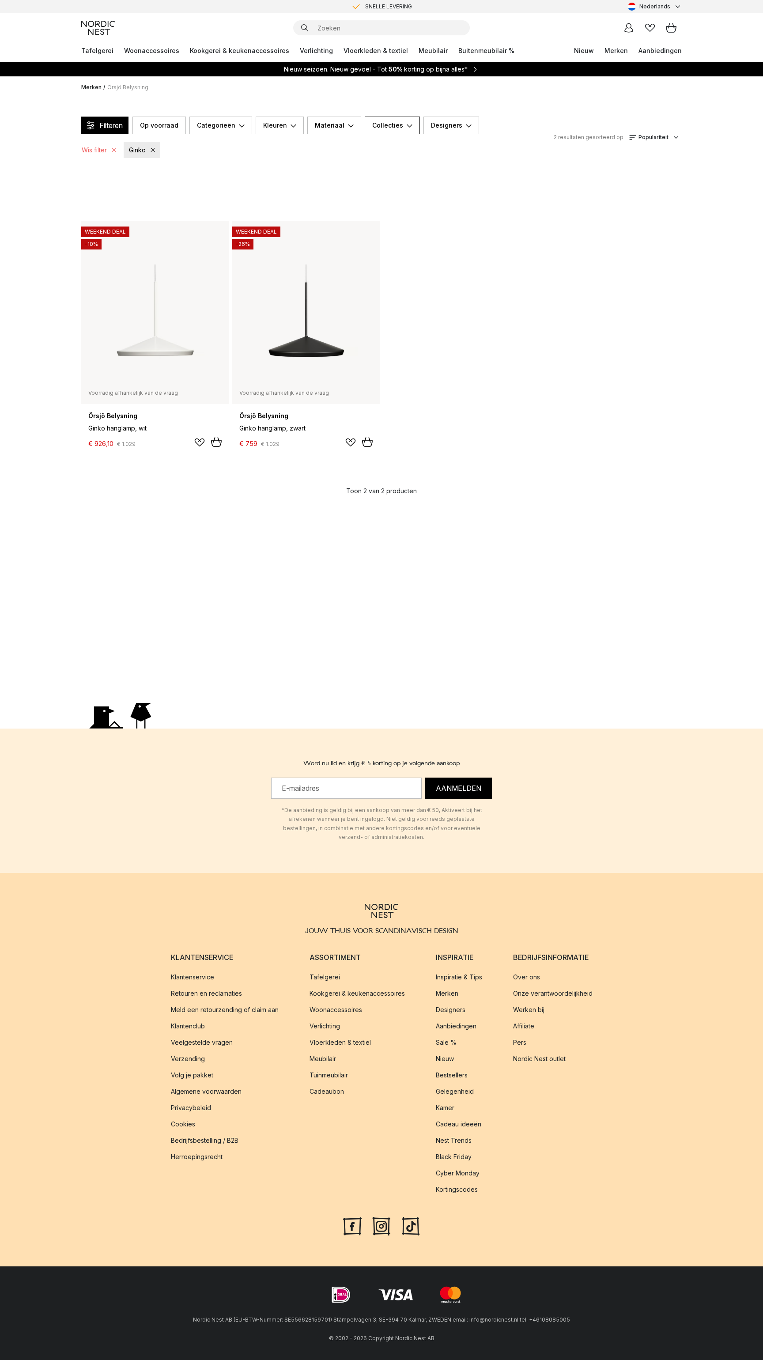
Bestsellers (452, 1075)
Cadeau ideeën (458, 1124)
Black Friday (454, 1156)
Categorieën (216, 125)
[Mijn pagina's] (628, 27)
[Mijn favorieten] (650, 27)
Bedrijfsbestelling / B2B (204, 1140)
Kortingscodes (457, 1189)
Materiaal (329, 125)
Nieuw (584, 50)
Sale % (446, 1042)
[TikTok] (410, 1225)
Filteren (111, 125)
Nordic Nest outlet (539, 1058)
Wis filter (94, 150)
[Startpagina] (98, 28)
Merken (616, 50)
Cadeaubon (327, 1091)
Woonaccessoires (151, 50)
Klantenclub (188, 1026)
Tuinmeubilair (329, 1075)
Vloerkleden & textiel (376, 50)
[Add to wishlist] (200, 442)
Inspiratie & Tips (459, 977)
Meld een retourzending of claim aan (225, 1009)
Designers (446, 125)
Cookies (183, 1124)
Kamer (445, 1107)
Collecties (387, 125)
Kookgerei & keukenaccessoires (239, 50)
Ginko (137, 150)
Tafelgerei (97, 50)
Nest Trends (454, 1140)
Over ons (526, 977)
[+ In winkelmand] (216, 442)
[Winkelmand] (671, 27)
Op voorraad (159, 125)
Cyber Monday (458, 1173)
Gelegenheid (455, 1091)
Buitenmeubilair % (486, 50)
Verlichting (316, 50)
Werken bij (528, 1009)
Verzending (188, 1058)
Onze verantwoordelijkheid (553, 993)
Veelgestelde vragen (202, 1042)
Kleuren (275, 125)
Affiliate (523, 1026)
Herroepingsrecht (197, 1156)
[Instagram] (381, 1225)
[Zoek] (304, 27)
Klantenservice (192, 977)
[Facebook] (352, 1225)
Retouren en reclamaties (206, 993)
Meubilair (433, 50)
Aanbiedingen (660, 50)
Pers (519, 1042)
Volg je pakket (192, 1075)
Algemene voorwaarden (206, 1091)
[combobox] (655, 6)
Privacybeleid (191, 1107)
